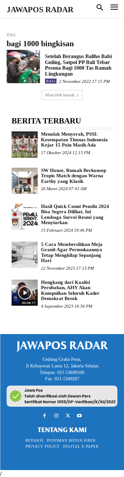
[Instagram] (56, 416)
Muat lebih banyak (59, 95)
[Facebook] (44, 416)
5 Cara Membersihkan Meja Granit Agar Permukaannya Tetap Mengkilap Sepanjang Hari (72, 252)
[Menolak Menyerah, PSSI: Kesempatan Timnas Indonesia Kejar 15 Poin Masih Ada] (25, 144)
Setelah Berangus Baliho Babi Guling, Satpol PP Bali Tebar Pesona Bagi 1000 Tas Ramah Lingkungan (78, 65)
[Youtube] (79, 416)
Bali (50, 81)
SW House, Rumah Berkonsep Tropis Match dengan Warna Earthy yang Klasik (73, 176)
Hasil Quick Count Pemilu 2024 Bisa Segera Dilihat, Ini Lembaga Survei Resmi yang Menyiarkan (75, 214)
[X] (68, 416)
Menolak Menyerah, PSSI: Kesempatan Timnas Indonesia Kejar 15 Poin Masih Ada (74, 139)
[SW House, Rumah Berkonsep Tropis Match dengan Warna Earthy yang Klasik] (25, 181)
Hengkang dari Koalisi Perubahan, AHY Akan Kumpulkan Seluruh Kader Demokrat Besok (70, 290)
